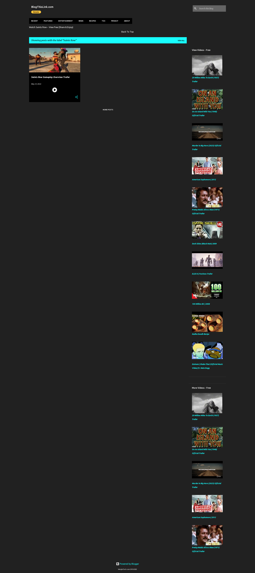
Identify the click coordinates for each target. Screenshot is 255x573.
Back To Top (127, 32)
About (127, 21)
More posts (108, 110)
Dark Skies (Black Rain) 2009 (204, 244)
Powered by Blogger (129, 564)
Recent (34, 21)
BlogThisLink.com (42, 6)
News (81, 21)
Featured (48, 21)
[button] (76, 97)
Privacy (114, 21)
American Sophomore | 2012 (204, 180)
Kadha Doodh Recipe (200, 334)
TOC (103, 21)
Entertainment (65, 21)
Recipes (92, 21)
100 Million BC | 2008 (201, 304)
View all (181, 40)
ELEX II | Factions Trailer (202, 274)
